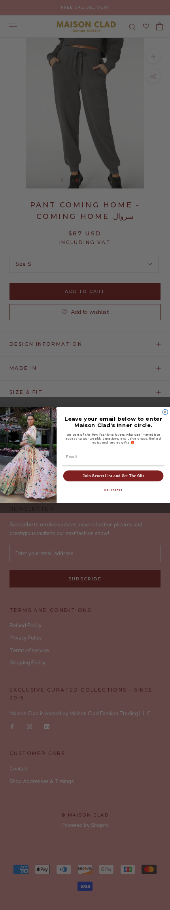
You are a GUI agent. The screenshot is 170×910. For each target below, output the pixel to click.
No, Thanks (113, 490)
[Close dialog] (165, 411)
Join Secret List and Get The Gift (113, 475)
